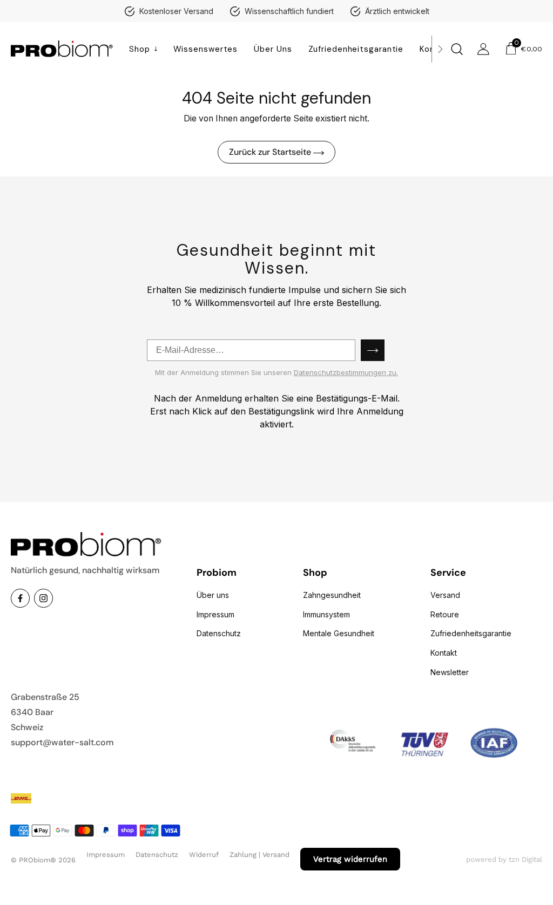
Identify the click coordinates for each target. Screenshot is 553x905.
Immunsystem (326, 614)
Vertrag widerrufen (350, 859)
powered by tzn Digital (504, 859)
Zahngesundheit (332, 595)
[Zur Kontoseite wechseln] (483, 49)
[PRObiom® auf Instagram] (43, 598)
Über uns (213, 595)
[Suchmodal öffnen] (455, 49)
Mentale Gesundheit (338, 633)
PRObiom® (37, 860)
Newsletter (449, 672)
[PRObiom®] (62, 49)
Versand (445, 595)
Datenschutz (219, 633)
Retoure (444, 614)
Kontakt (443, 652)
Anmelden (373, 350)
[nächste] (440, 49)
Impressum (215, 614)
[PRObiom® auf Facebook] (20, 598)
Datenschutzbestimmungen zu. (346, 372)
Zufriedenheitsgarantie (470, 633)
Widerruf (204, 854)
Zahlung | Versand (259, 854)
